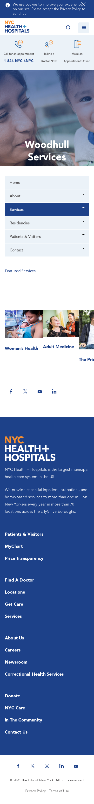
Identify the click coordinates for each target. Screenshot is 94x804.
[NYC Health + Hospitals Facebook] (18, 766)
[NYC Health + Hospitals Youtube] (76, 766)
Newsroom (16, 662)
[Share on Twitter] (25, 391)
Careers (12, 650)
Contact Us (16, 732)
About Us (14, 638)
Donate (12, 696)
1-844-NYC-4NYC (19, 61)
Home (15, 183)
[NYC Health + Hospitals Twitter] (33, 766)
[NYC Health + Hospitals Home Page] (17, 28)
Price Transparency (24, 558)
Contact (16, 250)
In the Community (23, 720)
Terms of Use (59, 791)
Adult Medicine (58, 347)
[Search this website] (68, 27)
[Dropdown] (83, 194)
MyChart (14, 546)
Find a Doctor (19, 580)
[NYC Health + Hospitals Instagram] (47, 766)
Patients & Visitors (25, 237)
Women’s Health (21, 349)
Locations (15, 592)
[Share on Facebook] (11, 391)
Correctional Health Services (34, 674)
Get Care (14, 604)
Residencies (19, 223)
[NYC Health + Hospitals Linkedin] (61, 766)
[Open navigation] (83, 27)
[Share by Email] (40, 391)
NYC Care (15, 708)
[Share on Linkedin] (54, 391)
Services (16, 210)
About (15, 196)
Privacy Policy (35, 791)
